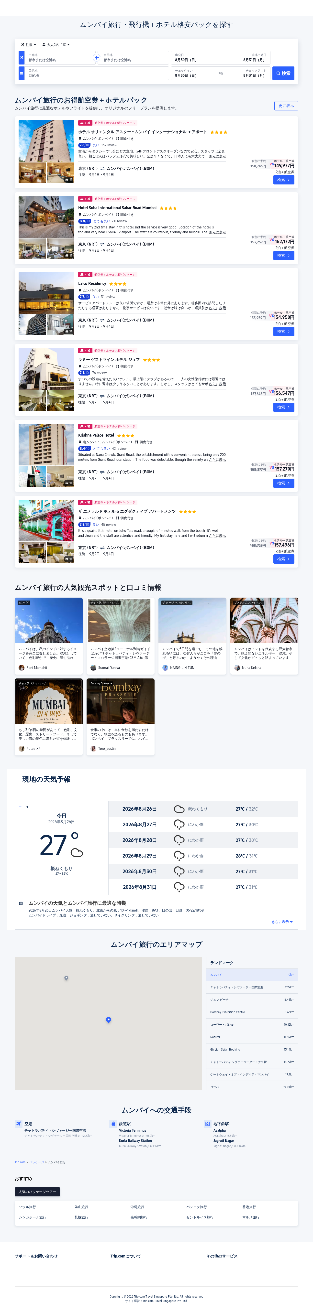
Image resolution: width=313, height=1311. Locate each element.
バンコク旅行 (196, 1207)
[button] (96, 58)
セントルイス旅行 (200, 1217)
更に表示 (286, 105)
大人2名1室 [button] (56, 45)
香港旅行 (249, 1207)
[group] (60, 57)
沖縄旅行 (137, 1207)
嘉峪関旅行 (139, 1217)
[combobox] (28, 45)
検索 (281, 179)
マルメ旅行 (250, 1217)
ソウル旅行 (27, 1207)
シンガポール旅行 (32, 1217)
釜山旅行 (81, 1207)
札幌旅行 (81, 1217)
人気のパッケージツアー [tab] (37, 1192)
